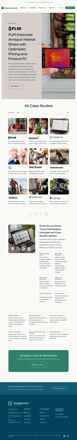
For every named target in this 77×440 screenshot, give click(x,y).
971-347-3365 (12, 409)
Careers (42, 419)
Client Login (61, 7)
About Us (43, 412)
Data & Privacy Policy (27, 435)
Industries (27, 419)
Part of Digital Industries (45, 435)
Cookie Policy (36, 435)
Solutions (27, 412)
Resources (27, 422)
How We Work (44, 416)
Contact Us (43, 422)
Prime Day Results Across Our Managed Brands (38, 2)
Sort (68, 112)
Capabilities (27, 416)
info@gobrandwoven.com (16, 412)
